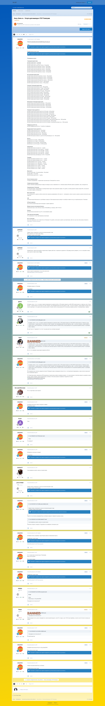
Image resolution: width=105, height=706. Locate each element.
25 (18, 492)
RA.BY (15, 2)
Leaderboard (27, 10)
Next (24, 34)
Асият (20, 418)
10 (18, 311)
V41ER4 (20, 588)
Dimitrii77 (20, 467)
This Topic (86, 7)
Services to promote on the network (32, 24)
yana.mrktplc (20, 482)
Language (50, 702)
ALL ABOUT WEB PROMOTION (18, 7)
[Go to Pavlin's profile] (20, 321)
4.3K (18, 325)
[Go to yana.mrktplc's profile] (20, 487)
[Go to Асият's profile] (20, 423)
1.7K (18, 597)
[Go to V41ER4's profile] (20, 593)
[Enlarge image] (38, 41)
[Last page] (26, 34)
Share (80, 24)
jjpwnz (20, 301)
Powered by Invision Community (52, 704)
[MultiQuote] (28, 225)
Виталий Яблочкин (20, 388)
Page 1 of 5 (31, 34)
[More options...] (90, 39)
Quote (31, 224)
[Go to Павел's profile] (20, 614)
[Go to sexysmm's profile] (15, 24)
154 (18, 427)
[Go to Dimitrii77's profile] (20, 472)
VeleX (20, 337)
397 (18, 347)
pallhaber (20, 229)
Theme (55, 702)
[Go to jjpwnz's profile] (20, 306)
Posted (32, 39)
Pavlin (20, 316)
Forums (14, 10)
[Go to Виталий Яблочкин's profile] (20, 392)
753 (18, 619)
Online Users (20, 10)
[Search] (91, 8)
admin (28, 279)
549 (18, 396)
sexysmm (21, 23)
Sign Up (89, 2)
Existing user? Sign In (80, 2)
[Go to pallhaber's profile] (20, 234)
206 (18, 47)
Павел (20, 609)
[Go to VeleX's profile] (20, 342)
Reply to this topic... (24, 689)
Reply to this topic (86, 29)
